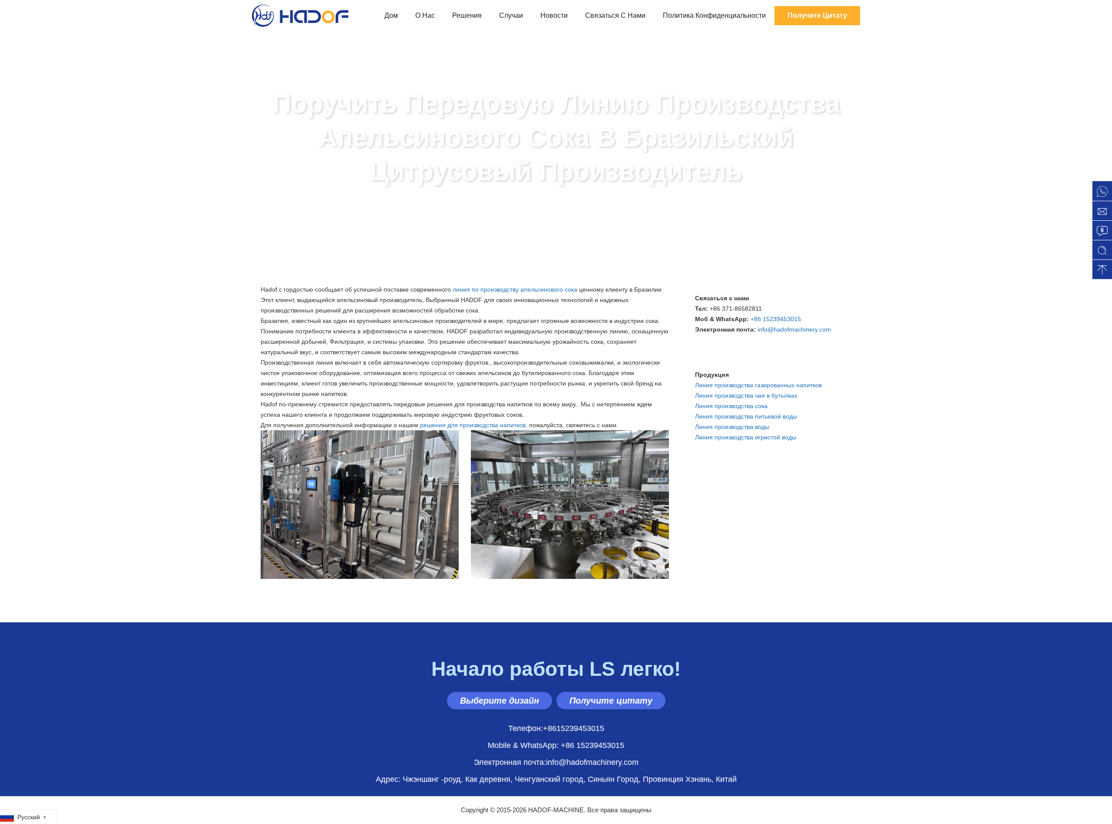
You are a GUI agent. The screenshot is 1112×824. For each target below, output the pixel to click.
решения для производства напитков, (473, 425)
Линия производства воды (732, 426)
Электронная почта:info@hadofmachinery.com (556, 762)
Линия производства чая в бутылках (746, 395)
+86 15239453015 (776, 319)
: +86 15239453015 (556, 745)
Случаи (511, 15)
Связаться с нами (615, 15)
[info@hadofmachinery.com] (1102, 210)
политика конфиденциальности (714, 15)
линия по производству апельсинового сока (515, 289)
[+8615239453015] (1102, 191)
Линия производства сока (731, 405)
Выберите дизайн (499, 700)
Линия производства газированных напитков (758, 385)
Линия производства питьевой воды (746, 416)
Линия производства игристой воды (745, 437)
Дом (391, 15)
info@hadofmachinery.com (794, 329)
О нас (425, 15)
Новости (554, 15)
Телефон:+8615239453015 (556, 728)
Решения (467, 15)
